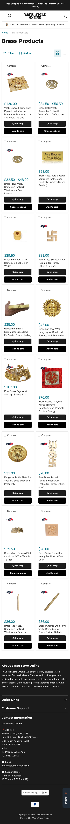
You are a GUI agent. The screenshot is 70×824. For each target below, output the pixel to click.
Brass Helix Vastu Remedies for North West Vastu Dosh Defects (14, 188)
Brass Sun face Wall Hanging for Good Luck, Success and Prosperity (51, 332)
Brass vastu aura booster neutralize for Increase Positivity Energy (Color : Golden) (51, 180)
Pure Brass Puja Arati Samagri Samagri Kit (15, 393)
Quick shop (17, 123)
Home (5, 32)
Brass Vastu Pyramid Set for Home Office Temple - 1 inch (17, 556)
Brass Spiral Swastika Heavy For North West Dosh (50, 556)
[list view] (64, 53)
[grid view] (57, 53)
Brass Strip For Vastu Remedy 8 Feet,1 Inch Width (16, 263)
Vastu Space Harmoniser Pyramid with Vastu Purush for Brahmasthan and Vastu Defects (17, 112)
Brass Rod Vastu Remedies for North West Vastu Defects (15, 629)
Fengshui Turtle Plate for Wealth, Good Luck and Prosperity (17, 480)
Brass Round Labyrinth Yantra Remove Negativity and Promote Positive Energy (51, 406)
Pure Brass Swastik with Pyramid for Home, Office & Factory (51, 263)
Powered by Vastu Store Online (35, 818)
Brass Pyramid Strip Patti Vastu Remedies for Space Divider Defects (52, 629)
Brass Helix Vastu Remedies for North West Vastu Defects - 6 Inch (51, 112)
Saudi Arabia (33, 792)
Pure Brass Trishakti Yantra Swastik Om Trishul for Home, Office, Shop (51, 482)
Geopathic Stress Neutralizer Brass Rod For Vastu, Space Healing (17, 332)
